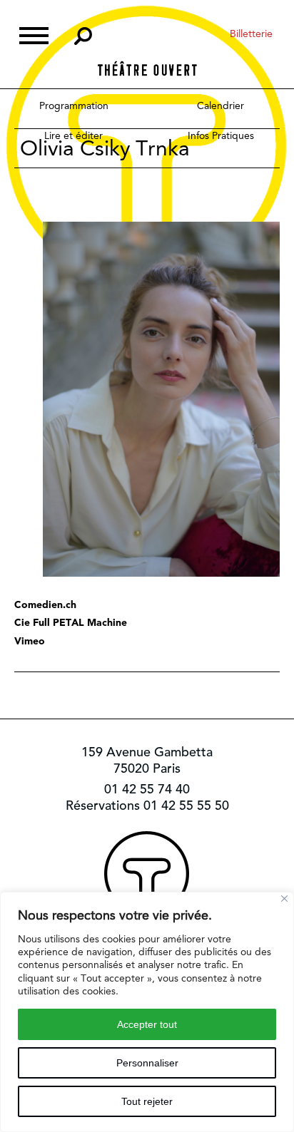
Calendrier (220, 105)
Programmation (73, 105)
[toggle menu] (34, 33)
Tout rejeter (147, 1101)
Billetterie (251, 33)
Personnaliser (147, 1063)
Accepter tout (147, 1024)
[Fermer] (284, 898)
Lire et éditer (73, 135)
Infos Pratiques (221, 135)
